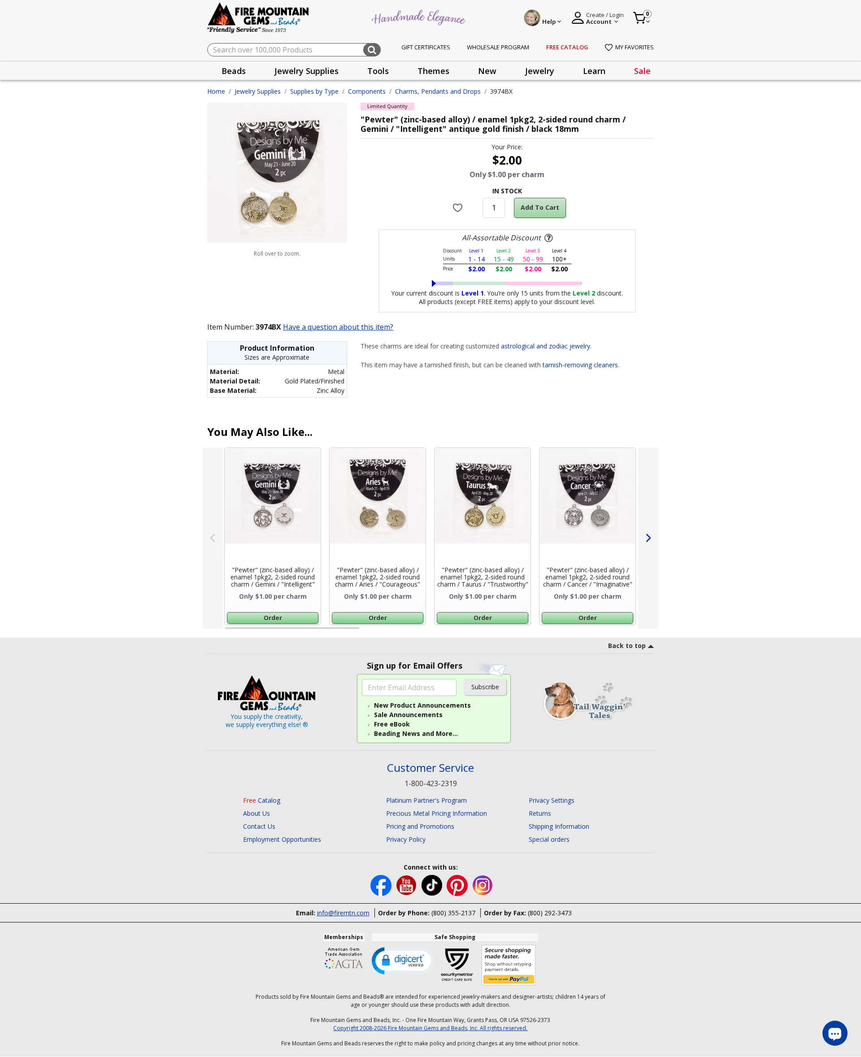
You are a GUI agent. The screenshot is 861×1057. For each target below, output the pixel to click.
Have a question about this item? (338, 327)
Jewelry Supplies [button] (306, 70)
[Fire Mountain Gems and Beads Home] (258, 17)
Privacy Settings (551, 800)
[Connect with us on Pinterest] (458, 884)
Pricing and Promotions (420, 826)
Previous (213, 538)
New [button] (487, 70)
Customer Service (430, 767)
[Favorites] (459, 207)
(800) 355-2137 (453, 913)
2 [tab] (368, 631)
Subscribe (485, 687)
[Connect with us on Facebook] (381, 884)
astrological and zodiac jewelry (545, 346)
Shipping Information (559, 826)
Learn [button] (594, 70)
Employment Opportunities (282, 839)
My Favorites (634, 47)
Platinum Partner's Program (426, 800)
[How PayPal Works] (508, 965)
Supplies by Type (314, 91)
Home (216, 91)
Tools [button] (378, 70)
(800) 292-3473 (550, 913)
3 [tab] (506, 631)
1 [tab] (229, 631)
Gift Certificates (425, 47)
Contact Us (259, 826)
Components (367, 91)
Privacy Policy (406, 839)
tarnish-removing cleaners (580, 365)
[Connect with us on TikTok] (433, 884)
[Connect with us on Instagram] (482, 884)
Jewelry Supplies (258, 91)
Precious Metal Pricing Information (436, 813)
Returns (540, 813)
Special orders (549, 839)
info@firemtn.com (343, 913)
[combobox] (294, 50)
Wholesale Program (498, 47)
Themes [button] (433, 70)
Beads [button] (234, 70)
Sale (642, 70)
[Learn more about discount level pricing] (547, 238)
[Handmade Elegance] (420, 16)
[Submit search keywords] (372, 50)
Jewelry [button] (539, 70)
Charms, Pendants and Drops (438, 91)
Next (648, 538)
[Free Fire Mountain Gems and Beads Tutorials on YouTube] (407, 884)
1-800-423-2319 (430, 783)
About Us (256, 813)
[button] (403, 960)
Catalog (261, 800)
